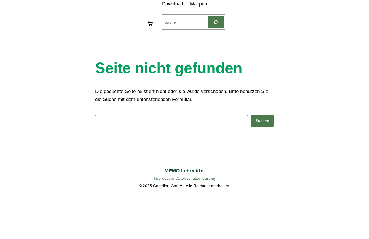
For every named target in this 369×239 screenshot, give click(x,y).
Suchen (262, 120)
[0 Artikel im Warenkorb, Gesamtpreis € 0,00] (150, 24)
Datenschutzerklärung (195, 178)
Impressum (164, 178)
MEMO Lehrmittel (185, 171)
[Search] (216, 22)
